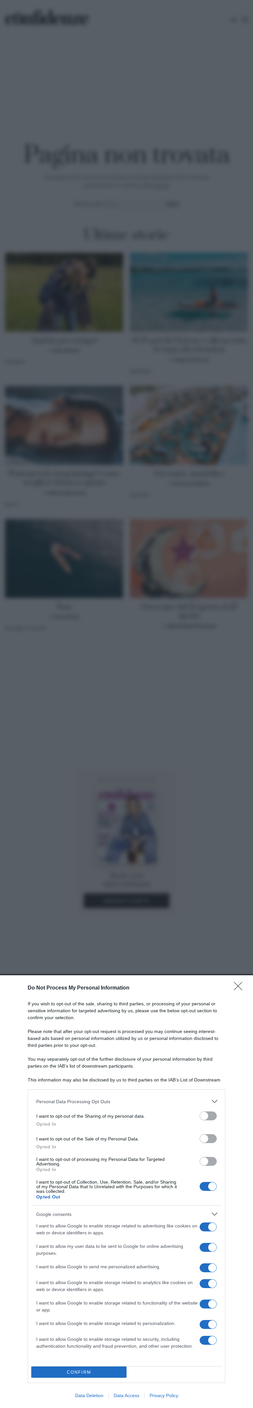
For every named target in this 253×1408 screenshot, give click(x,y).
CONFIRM (79, 1372)
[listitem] (126, 1101)
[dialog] (126, 1191)
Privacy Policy (164, 1395)
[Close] (240, 988)
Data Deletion (89, 1395)
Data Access (126, 1395)
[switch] (208, 1115)
